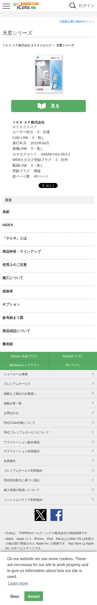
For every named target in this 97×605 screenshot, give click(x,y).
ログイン (87, 5)
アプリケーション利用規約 (22, 451)
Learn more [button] (18, 583)
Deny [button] (14, 596)
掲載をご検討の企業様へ (20, 393)
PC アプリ (73, 365)
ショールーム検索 (16, 374)
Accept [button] (34, 596)
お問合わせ (11, 413)
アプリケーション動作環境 (22, 442)
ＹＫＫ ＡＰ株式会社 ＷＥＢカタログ (27, 45)
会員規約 (10, 461)
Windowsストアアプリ (24, 365)
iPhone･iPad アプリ (24, 356)
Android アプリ (73, 356)
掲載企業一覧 (13, 403)
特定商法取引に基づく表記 (22, 480)
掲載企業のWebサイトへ (78, 21)
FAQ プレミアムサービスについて (26, 432)
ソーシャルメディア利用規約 (23, 500)
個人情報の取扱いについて (22, 490)
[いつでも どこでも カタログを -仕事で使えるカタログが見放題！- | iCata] (26, 5)
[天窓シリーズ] (48, 58)
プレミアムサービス (17, 384)
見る (55, 105)
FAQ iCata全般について (19, 422)
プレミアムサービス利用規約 (23, 470)
